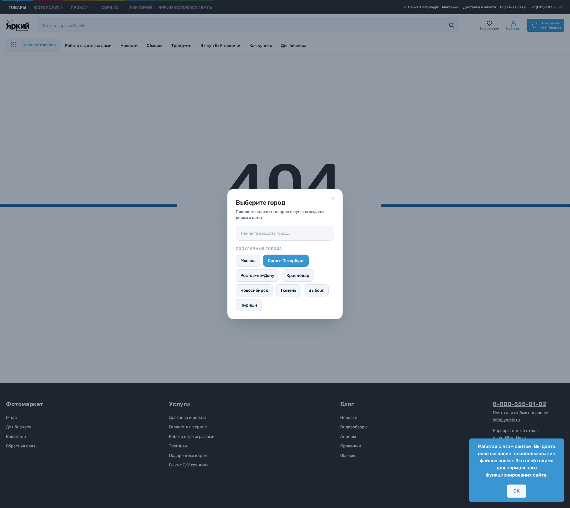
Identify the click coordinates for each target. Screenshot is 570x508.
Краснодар (297, 275)
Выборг (316, 290)
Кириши (248, 305)
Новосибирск (254, 290)
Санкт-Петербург (286, 260)
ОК (516, 491)
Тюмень (288, 290)
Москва (248, 260)
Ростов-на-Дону (257, 275)
